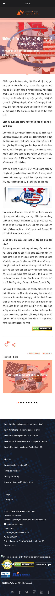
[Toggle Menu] (4, 3)
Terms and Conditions (12, 471)
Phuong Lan (10, 50)
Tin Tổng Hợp (25, 50)
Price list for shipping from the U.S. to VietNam (21, 436)
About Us (7, 459)
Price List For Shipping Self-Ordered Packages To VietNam (25, 441)
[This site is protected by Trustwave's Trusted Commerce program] (26, 557)
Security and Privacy (11, 476)
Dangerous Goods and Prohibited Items (18, 482)
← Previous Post (33, 353)
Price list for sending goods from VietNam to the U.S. (23, 447)
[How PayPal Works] (5, 574)
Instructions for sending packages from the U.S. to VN (23, 424)
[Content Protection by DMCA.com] (42, 328)
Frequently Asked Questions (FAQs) (17, 465)
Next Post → (47, 353)
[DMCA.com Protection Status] (24, 564)
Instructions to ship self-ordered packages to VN (22, 430)
